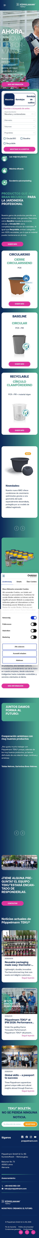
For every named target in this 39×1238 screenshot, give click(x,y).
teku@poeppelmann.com (16, 1189)
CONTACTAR (12, 903)
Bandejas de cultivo (31, 99)
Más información (15, 84)
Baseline (26, 138)
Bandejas (20, 99)
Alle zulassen (19, 647)
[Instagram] (31, 1137)
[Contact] (33, 1232)
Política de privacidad (26, 1227)
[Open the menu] (5, 5)
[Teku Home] (25, 5)
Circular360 (11, 138)
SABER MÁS (12, 244)
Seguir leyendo (28, 978)
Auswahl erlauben (19, 653)
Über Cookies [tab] (32, 582)
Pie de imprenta (10, 1227)
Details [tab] (19, 582)
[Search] (27, 1232)
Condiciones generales (13, 1229)
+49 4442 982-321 (12, 1186)
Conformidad (28, 1229)
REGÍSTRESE (30, 1124)
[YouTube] (35, 1137)
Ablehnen (19, 660)
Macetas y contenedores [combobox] (15, 114)
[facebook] (27, 1137)
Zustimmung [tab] (7, 582)
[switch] (34, 624)
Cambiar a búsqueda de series (17, 108)
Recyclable (10, 143)
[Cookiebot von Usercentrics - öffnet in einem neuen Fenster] (28, 575)
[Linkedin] (23, 1137)
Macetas (9, 99)
